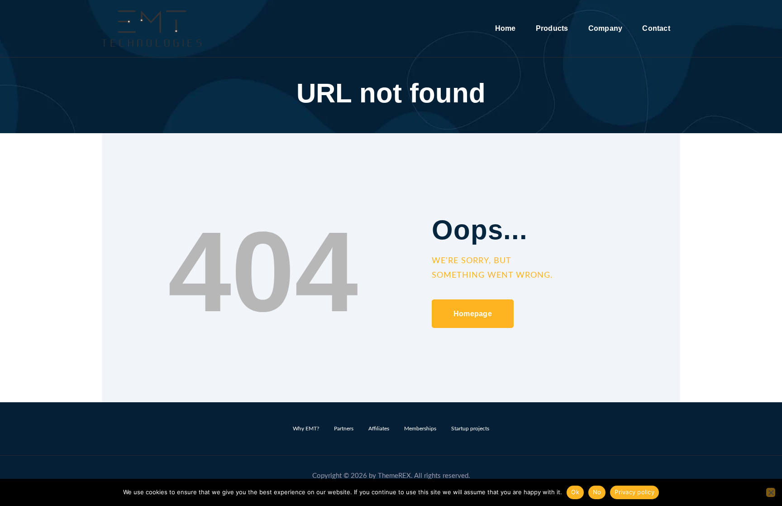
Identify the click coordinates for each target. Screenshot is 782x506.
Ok (575, 492)
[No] (770, 492)
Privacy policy (634, 492)
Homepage (472, 314)
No (597, 492)
